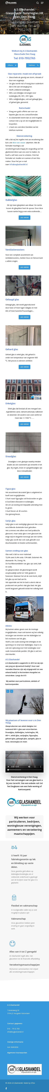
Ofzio (33, 1083)
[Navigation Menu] (42, 3)
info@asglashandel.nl (15, 1032)
